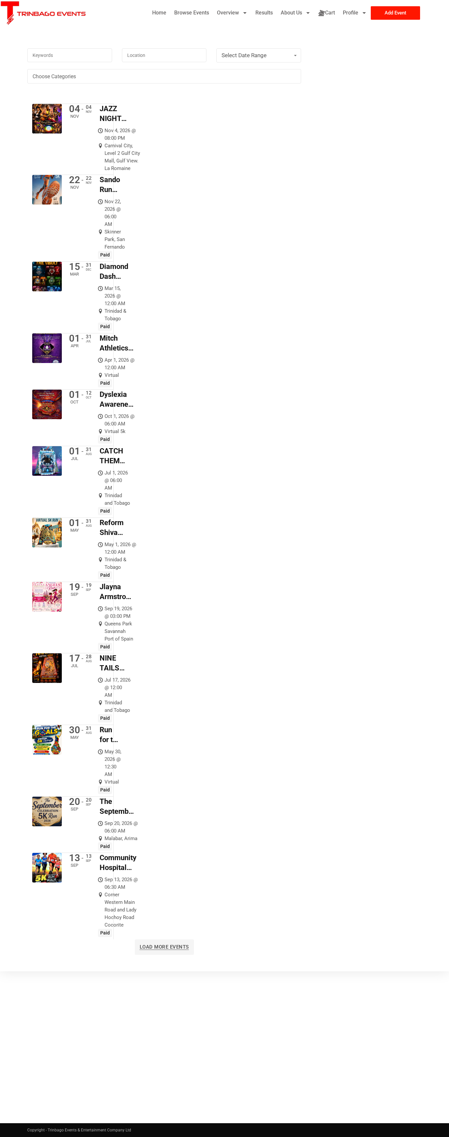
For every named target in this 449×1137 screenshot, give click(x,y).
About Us (291, 13)
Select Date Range (244, 55)
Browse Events (191, 13)
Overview (228, 13)
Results (264, 13)
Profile (350, 13)
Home (159, 13)
